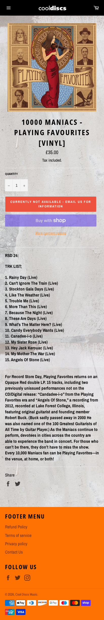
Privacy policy (16, 543)
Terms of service (18, 535)
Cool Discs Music (26, 594)
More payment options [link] (51, 233)
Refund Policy (16, 527)
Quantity (11, 174)
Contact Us (14, 552)
